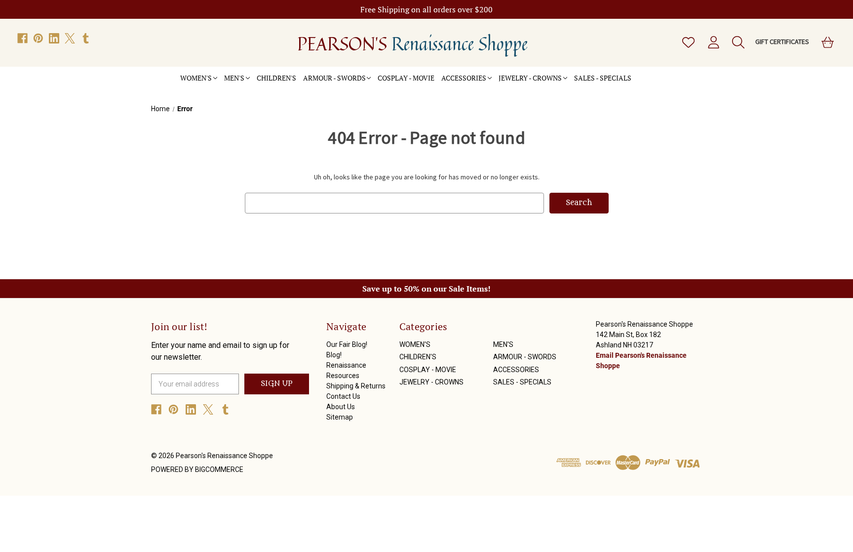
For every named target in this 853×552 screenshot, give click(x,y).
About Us (340, 407)
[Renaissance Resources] (652, 72)
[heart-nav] (687, 42)
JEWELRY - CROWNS (530, 78)
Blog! (334, 355)
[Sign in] (712, 42)
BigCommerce (219, 469)
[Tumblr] (85, 38)
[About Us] (672, 72)
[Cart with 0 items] (826, 42)
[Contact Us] (665, 72)
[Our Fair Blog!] (638, 72)
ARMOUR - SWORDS (334, 78)
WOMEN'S (196, 78)
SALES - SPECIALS (602, 78)
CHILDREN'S (276, 78)
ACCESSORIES (463, 78)
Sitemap (339, 417)
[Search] (737, 42)
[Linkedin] (54, 38)
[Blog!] (645, 72)
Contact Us (343, 396)
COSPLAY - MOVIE (406, 78)
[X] (70, 38)
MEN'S (234, 78)
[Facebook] (22, 38)
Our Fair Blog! (346, 344)
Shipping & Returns (356, 386)
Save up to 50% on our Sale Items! (426, 288)
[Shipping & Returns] (659, 72)
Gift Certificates (782, 41)
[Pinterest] (38, 38)
